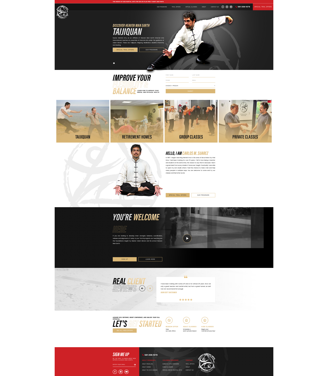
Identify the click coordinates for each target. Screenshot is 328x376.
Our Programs (162, 7)
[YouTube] (126, 372)
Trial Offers (176, 7)
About (204, 7)
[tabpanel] (164, 40)
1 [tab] (114, 63)
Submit (190, 91)
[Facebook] (115, 372)
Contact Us (215, 7)
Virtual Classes (191, 7)
